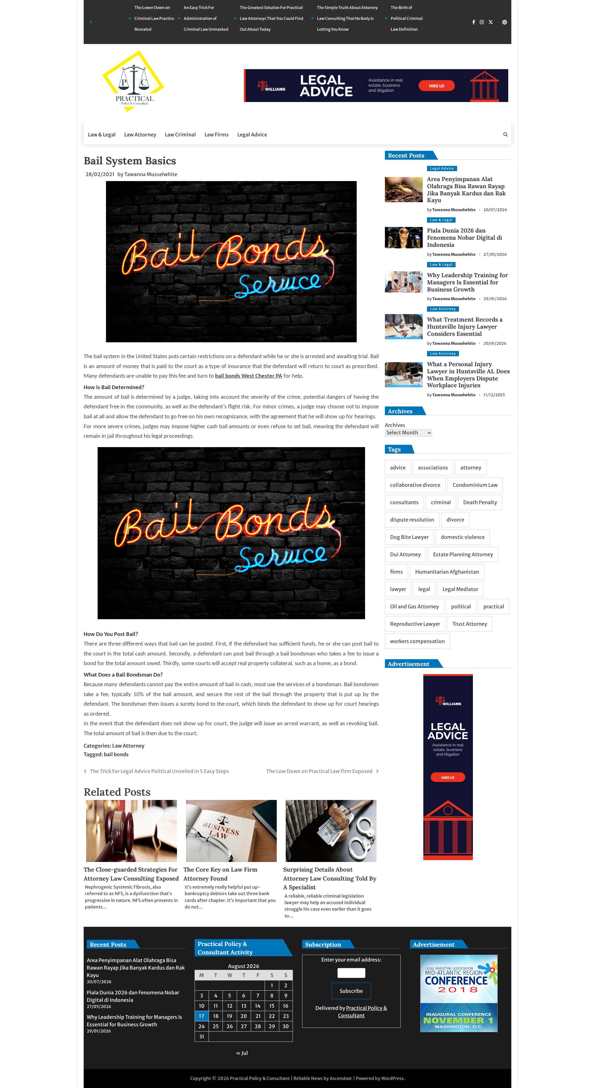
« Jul (242, 1053)
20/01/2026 (494, 343)
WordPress (392, 1078)
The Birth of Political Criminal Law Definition (407, 18)
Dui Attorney (405, 554)
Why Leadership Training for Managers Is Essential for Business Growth (467, 282)
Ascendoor (341, 1078)
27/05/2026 (495, 254)
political (461, 606)
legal (424, 589)
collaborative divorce (415, 485)
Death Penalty (480, 502)
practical (493, 606)
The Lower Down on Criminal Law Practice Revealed (154, 18)
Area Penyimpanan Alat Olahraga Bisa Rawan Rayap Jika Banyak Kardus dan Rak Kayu (466, 189)
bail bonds (116, 754)
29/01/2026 (495, 298)
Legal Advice (252, 134)
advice (398, 467)
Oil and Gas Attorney (414, 606)
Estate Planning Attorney (463, 554)
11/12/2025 (494, 395)
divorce (455, 520)
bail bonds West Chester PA (248, 376)
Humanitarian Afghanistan (447, 572)
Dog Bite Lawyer (409, 537)
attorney (471, 467)
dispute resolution (412, 520)
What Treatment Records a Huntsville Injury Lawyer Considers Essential (465, 326)
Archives (395, 425)
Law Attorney (140, 134)
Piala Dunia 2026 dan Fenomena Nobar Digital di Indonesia (464, 237)
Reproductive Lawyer (415, 624)
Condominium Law (475, 485)
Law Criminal (180, 134)
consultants (404, 502)
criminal (441, 502)
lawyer (398, 589)
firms (396, 572)
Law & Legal (102, 134)
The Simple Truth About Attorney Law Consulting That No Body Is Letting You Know (347, 18)
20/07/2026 (495, 209)
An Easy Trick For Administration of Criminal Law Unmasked (206, 18)
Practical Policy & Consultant (260, 1078)
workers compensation (417, 641)
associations (433, 467)
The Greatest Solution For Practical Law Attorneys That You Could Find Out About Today (271, 18)
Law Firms (217, 134)
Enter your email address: (351, 988)
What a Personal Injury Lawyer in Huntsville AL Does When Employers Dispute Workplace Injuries (468, 374)
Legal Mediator (460, 589)
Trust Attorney (469, 624)
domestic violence (463, 537)
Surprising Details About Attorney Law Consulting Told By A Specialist (329, 878)
